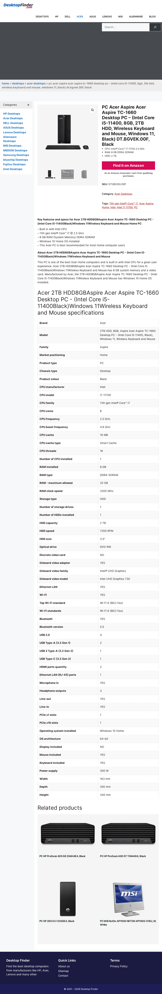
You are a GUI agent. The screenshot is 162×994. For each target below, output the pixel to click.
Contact (63, 975)
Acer (80, 16)
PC (136, 207)
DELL (67, 16)
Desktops (42, 16)
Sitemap (63, 971)
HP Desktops (11, 113)
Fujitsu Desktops (14, 164)
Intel (112, 207)
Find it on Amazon (128, 165)
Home (5, 83)
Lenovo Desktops (14, 132)
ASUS (92, 16)
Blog (152, 16)
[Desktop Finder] (18, 5)
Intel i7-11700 (125, 207)
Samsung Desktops (16, 155)
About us (64, 966)
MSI (120, 16)
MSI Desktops (12, 145)
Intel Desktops (12, 169)
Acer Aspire (146, 203)
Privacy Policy (119, 966)
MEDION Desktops (15, 150)
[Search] (155, 27)
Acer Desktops (36, 83)
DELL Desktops (13, 123)
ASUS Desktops (13, 127)
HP (56, 16)
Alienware (136, 16)
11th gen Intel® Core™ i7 (123, 203)
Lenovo (107, 16)
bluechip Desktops (15, 159)
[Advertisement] (81, 55)
